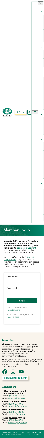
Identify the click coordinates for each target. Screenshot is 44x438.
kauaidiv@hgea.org (17, 422)
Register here (13, 310)
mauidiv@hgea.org (17, 414)
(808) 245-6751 (16, 420)
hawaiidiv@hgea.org (17, 406)
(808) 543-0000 (17, 396)
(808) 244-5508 (16, 412)
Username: (12, 276)
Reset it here (13, 317)
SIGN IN (20, 112)
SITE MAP (30, 433)
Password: (12, 288)
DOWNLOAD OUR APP (15, 378)
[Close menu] (40, 3)
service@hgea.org (16, 398)
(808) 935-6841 (16, 404)
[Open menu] (35, 112)
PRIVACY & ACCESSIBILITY (34, 433)
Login (22, 301)
